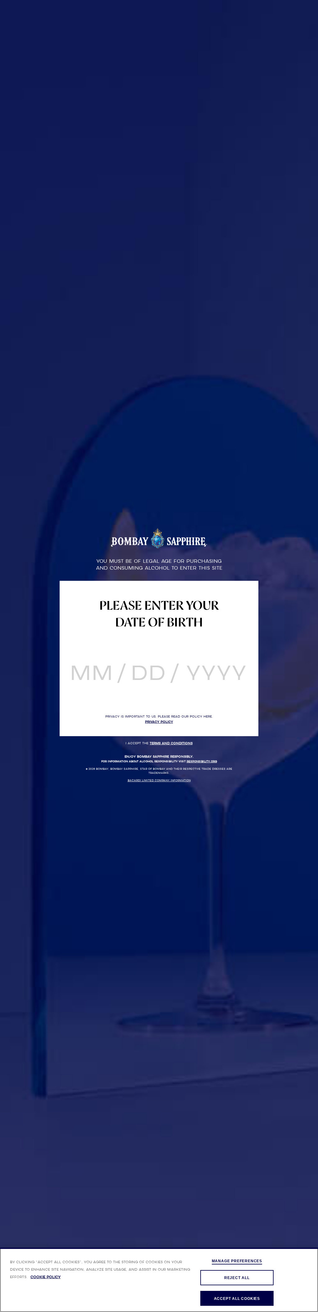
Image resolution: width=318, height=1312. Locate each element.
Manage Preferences (237, 1261)
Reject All (237, 1278)
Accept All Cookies (237, 1298)
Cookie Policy (45, 1276)
